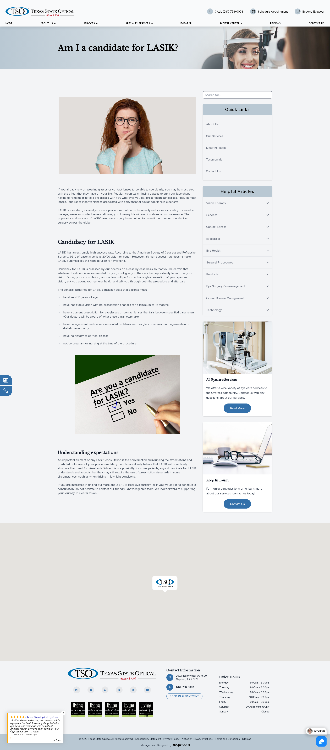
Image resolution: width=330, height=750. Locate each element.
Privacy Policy (171, 738)
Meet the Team (216, 147)
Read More (237, 408)
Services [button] (89, 23)
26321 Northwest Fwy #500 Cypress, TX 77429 (191, 677)
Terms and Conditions (227, 738)
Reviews (275, 23)
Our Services (214, 136)
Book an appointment (184, 696)
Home (9, 23)
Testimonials (214, 159)
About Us (212, 124)
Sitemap (246, 738)
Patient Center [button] (230, 23)
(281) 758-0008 (185, 687)
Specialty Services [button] (137, 23)
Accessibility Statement (148, 738)
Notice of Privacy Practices (197, 738)
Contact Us (316, 23)
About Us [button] (47, 23)
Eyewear (186, 23)
